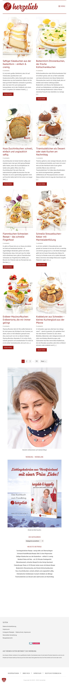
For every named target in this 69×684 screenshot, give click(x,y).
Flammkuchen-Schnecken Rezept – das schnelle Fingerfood (15, 236)
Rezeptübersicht (7, 638)
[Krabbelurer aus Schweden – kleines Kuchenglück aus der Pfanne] (51, 273)
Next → (43, 361)
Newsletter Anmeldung (10, 635)
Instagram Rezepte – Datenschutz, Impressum (17, 632)
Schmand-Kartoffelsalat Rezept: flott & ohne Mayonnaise (34, 553)
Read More (8, 94)
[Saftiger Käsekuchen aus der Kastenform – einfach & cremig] (18, 18)
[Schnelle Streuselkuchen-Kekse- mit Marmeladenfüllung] (51, 190)
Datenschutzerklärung (9, 626)
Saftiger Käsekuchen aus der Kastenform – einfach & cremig (17, 64)
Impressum (6, 629)
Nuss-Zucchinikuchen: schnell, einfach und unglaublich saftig (18, 151)
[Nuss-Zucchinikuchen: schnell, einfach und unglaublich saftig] (18, 105)
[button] (61, 6)
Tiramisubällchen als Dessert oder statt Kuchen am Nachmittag (50, 151)
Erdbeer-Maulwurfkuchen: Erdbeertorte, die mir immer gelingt (17, 319)
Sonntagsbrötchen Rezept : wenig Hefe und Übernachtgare (35, 550)
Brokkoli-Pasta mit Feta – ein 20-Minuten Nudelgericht (34, 559)
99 (37, 361)
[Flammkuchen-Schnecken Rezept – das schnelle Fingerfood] (18, 190)
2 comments (39, 158)
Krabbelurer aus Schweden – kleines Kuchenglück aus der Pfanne (50, 319)
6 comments (6, 243)
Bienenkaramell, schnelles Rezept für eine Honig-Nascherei (34, 562)
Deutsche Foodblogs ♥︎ (53, 673)
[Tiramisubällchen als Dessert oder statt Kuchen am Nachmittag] (51, 105)
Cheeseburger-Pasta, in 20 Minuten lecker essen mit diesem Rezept (34, 565)
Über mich (26, 673)
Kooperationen (13, 673)
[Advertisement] (34, 594)
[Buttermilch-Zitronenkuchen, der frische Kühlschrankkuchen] (51, 18)
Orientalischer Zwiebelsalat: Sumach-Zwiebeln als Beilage (34, 574)
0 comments (6, 70)
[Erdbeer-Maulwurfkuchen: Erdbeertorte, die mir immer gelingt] (18, 273)
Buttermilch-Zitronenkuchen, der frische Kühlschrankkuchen (34, 568)
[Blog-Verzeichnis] (34, 643)
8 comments (6, 326)
